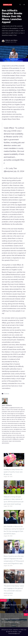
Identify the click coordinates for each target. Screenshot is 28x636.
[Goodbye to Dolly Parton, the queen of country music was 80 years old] (14, 466)
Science (6, 393)
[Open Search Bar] (20, 4)
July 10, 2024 (19, 171)
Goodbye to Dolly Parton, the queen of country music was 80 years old (13, 472)
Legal (19, 631)
